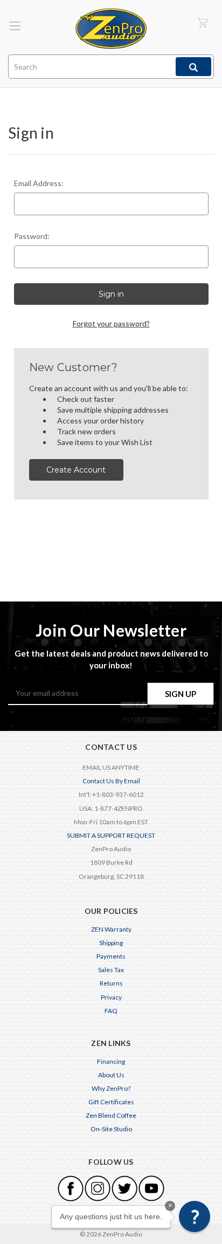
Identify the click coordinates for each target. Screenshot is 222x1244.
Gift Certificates (111, 1102)
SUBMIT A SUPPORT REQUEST (111, 835)
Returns (111, 983)
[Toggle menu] (15, 25)
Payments (111, 956)
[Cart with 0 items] (202, 22)
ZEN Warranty (111, 929)
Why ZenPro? (111, 1088)
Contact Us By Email (111, 781)
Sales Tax (111, 970)
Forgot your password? (111, 323)
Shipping (111, 943)
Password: (32, 236)
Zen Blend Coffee (111, 1115)
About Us (111, 1075)
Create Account (76, 470)
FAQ (111, 1011)
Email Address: (39, 183)
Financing (111, 1061)
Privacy (111, 997)
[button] (194, 1216)
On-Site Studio (111, 1129)
